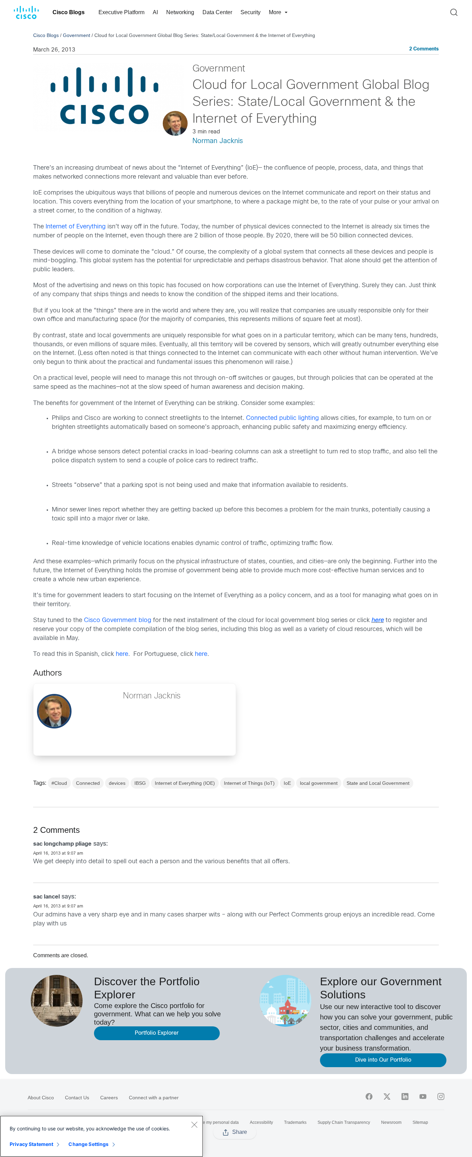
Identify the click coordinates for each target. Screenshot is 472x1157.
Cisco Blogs (69, 12)
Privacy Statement (31, 1144)
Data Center (217, 12)
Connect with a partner (154, 1097)
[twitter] (387, 1096)
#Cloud (59, 783)
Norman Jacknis (217, 141)
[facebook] (369, 1096)
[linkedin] (405, 1096)
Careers (109, 1097)
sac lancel (46, 897)
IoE (287, 783)
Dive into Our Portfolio (383, 1060)
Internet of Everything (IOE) (185, 783)
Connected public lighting (282, 418)
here (377, 620)
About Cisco (41, 1097)
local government (319, 783)
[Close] (194, 1124)
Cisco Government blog (117, 620)
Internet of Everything (76, 227)
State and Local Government (378, 783)
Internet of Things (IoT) (249, 783)
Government (76, 35)
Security (250, 12)
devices (117, 783)
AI (155, 12)
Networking (180, 12)
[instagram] (440, 1096)
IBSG (140, 783)
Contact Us (77, 1097)
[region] (101, 1136)
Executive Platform (121, 12)
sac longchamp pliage (62, 844)
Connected (88, 783)
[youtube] (422, 1096)
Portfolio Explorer (157, 1033)
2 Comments (424, 49)
